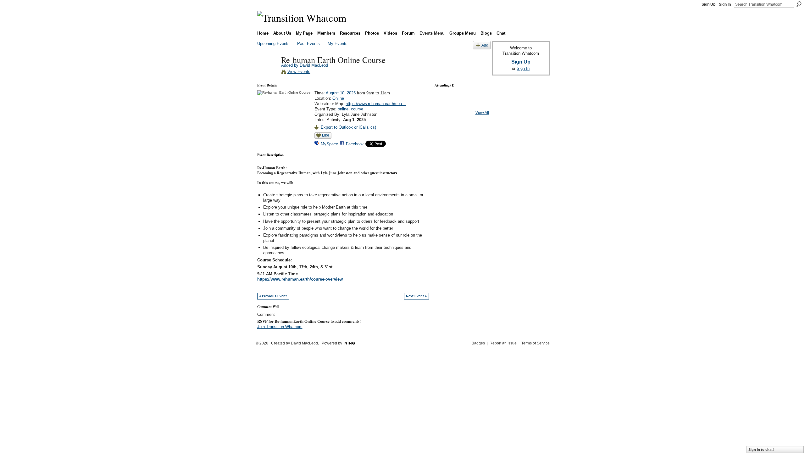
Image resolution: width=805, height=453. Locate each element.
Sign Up (708, 4)
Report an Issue (503, 343)
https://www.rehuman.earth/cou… (376, 103)
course (357, 109)
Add (484, 45)
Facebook (355, 144)
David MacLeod (314, 65)
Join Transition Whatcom (280, 326)
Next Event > (416, 296)
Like (325, 135)
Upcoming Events (273, 43)
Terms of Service (535, 343)
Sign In (725, 4)
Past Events (308, 43)
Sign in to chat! (761, 449)
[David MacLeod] (267, 73)
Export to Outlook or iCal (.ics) (348, 127)
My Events (337, 43)
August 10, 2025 (341, 93)
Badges (478, 343)
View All (482, 112)
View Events (298, 71)
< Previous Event (273, 296)
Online (338, 98)
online (343, 109)
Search (799, 4)
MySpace (329, 144)
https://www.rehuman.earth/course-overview (300, 279)
